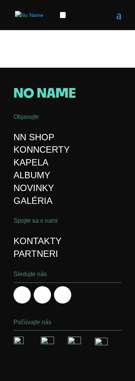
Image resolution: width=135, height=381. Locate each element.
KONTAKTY (38, 241)
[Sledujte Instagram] (42, 295)
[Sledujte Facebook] (63, 15)
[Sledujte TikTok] (70, 15)
